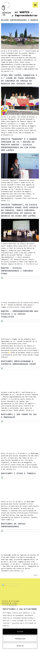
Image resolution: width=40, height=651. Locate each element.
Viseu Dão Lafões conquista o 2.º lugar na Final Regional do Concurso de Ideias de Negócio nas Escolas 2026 (19, 79)
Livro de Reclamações (9, 605)
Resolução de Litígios (10, 603)
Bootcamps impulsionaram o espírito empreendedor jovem (18, 362)
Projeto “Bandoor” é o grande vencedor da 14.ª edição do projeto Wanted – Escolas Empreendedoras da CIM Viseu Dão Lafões (19, 144)
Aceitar (20, 632)
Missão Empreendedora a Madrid (19, 20)
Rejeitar (20, 646)
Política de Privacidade (10, 601)
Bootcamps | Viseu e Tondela (18, 473)
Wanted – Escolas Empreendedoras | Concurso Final (17, 271)
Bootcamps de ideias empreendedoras (13, 525)
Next (36, 575)
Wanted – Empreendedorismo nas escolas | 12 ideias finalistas (19, 314)
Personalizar (20, 639)
